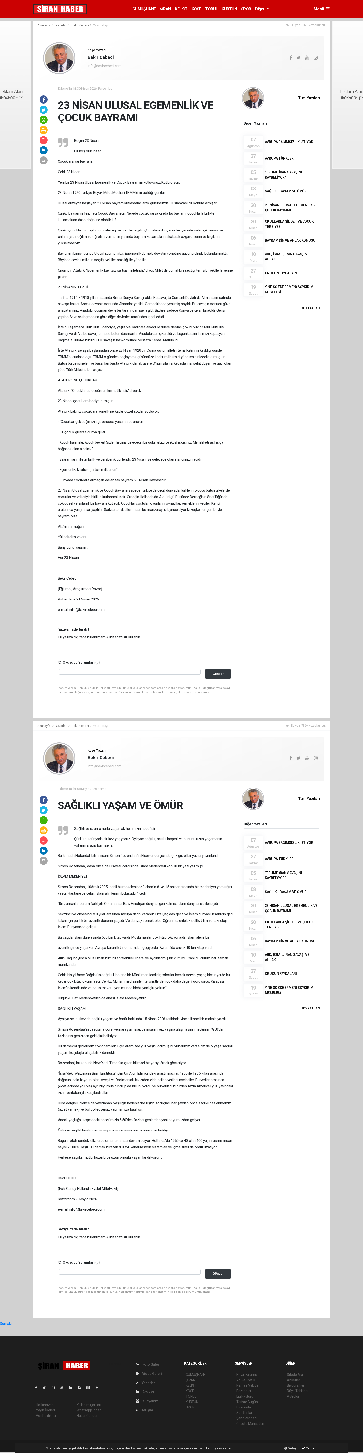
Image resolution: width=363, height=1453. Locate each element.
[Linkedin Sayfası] (72, 1388)
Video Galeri (151, 1374)
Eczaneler (243, 1391)
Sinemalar (244, 1407)
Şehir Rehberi (246, 1418)
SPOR (246, 9)
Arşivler (148, 1392)
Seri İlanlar (244, 1413)
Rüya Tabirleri (297, 1391)
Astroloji (293, 1396)
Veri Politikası (46, 1416)
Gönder (218, 674)
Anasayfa (44, 25)
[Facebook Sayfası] (38, 1388)
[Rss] (81, 1388)
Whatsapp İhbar (89, 1410)
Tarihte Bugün (247, 1402)
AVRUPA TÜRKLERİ (280, 158)
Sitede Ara (295, 1375)
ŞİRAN (165, 9)
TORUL (211, 9)
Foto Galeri (151, 1364)
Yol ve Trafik (245, 1380)
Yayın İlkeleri (45, 1410)
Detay (292, 1448)
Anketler (293, 1380)
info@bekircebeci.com (104, 66)
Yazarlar (61, 25)
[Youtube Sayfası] (63, 1388)
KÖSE (196, 9)
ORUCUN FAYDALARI (281, 273)
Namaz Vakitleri (248, 1385)
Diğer (260, 9)
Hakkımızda (45, 1405)
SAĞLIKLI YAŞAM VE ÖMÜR (286, 191)
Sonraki (6, 1324)
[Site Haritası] (90, 1388)
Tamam (311, 1448)
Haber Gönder (87, 1416)
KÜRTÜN (229, 9)
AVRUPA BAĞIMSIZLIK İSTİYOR (289, 142)
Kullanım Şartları (89, 1405)
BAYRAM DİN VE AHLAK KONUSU (290, 240)
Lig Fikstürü (244, 1396)
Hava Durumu (246, 1375)
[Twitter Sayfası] (46, 1388)
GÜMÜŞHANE (144, 9)
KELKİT (181, 9)
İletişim (147, 1410)
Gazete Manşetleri (250, 1424)
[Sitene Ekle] (99, 1388)
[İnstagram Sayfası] (55, 1388)
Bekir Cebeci (80, 25)
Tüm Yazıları (309, 98)
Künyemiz (150, 1401)
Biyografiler (295, 1385)
